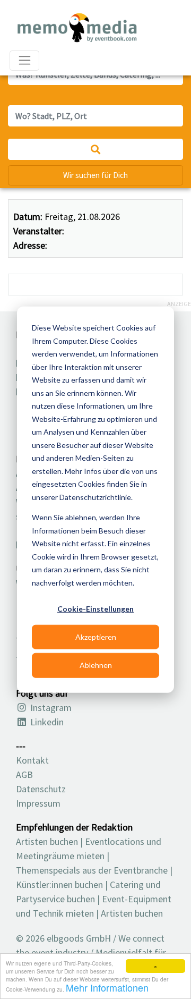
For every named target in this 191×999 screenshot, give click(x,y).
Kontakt (32, 760)
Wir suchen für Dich (95, 175)
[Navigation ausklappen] (24, 60)
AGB (24, 774)
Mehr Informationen (107, 987)
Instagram (50, 707)
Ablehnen (96, 665)
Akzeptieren (95, 636)
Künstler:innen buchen (59, 884)
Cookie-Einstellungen (95, 608)
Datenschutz (41, 789)
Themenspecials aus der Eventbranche (92, 870)
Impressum (38, 803)
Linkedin (46, 722)
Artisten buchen (47, 841)
